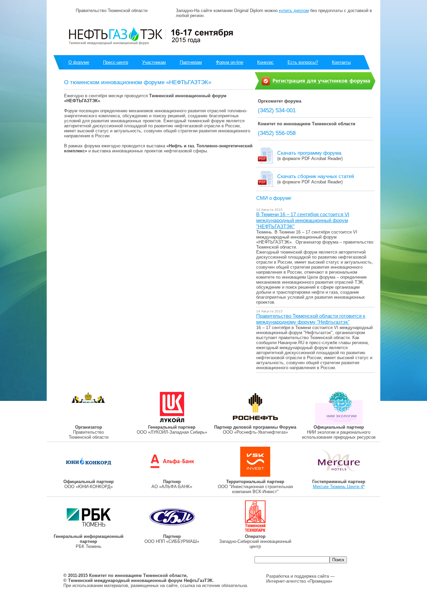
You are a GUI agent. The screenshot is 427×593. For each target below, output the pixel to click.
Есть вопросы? (303, 62)
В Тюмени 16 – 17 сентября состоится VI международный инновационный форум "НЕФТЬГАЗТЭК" (302, 220)
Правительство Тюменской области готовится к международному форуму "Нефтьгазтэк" (310, 319)
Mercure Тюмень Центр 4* (339, 486)
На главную (156, 560)
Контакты (341, 62)
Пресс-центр (115, 62)
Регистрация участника (100, 560)
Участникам (154, 62)
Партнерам (191, 62)
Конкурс (265, 62)
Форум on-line (229, 62)
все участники (337, 34)
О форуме (78, 62)
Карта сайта (194, 560)
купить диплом (294, 10)
